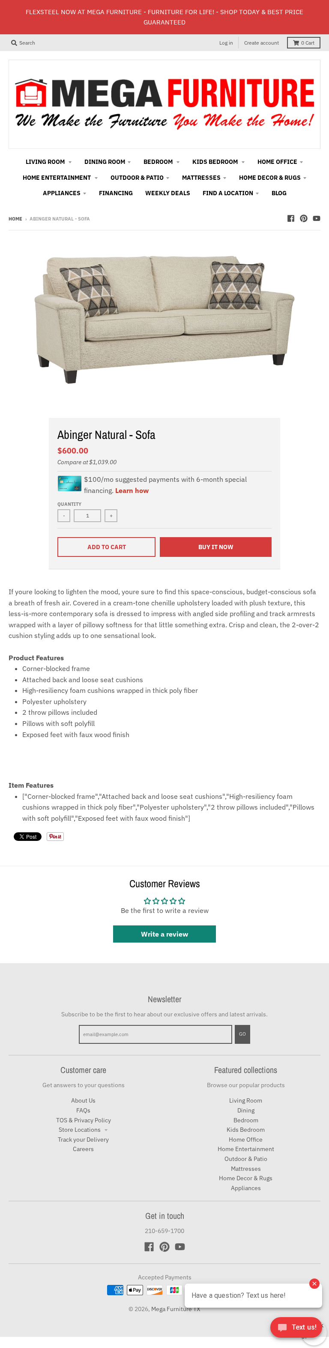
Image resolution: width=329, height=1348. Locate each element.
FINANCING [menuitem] (116, 193)
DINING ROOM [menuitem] (104, 162)
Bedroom (245, 1120)
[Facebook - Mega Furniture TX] (291, 218)
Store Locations (80, 1129)
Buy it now (215, 547)
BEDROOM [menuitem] (159, 162)
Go (242, 1034)
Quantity (69, 504)
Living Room (245, 1100)
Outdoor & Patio (245, 1159)
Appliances (246, 1188)
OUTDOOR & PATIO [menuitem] (137, 177)
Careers (83, 1149)
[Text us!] (296, 1330)
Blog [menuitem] (279, 193)
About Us (83, 1100)
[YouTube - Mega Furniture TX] (316, 218)
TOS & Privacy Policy (83, 1120)
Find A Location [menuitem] (228, 193)
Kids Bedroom (246, 1129)
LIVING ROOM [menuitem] (46, 162)
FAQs (83, 1110)
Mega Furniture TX (175, 1309)
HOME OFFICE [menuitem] (277, 162)
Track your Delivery (83, 1139)
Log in (226, 42)
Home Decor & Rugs (245, 1178)
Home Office (246, 1139)
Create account (261, 42)
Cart (307, 42)
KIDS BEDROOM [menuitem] (215, 162)
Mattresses (246, 1169)
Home (15, 219)
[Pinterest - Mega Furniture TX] (304, 218)
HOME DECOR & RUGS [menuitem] (270, 177)
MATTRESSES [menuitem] (201, 177)
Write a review (164, 934)
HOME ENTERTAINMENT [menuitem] (57, 177)
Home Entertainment (246, 1149)
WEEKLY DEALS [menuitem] (167, 193)
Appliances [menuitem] (62, 193)
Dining (245, 1110)
